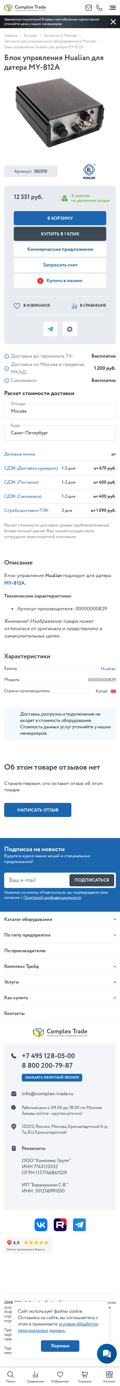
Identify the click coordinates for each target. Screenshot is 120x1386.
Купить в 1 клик (60, 234)
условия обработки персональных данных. (58, 1327)
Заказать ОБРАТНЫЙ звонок (52, 1077)
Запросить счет (60, 265)
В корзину (60, 218)
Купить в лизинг (64, 280)
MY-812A (14, 583)
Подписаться (92, 880)
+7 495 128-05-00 (48, 1056)
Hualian (108, 669)
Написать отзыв (38, 810)
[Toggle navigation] (112, 6)
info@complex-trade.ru (47, 1093)
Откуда (18, 403)
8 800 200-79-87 (47, 1066)
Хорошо (60, 1346)
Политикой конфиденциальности (52, 897)
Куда (15, 425)
